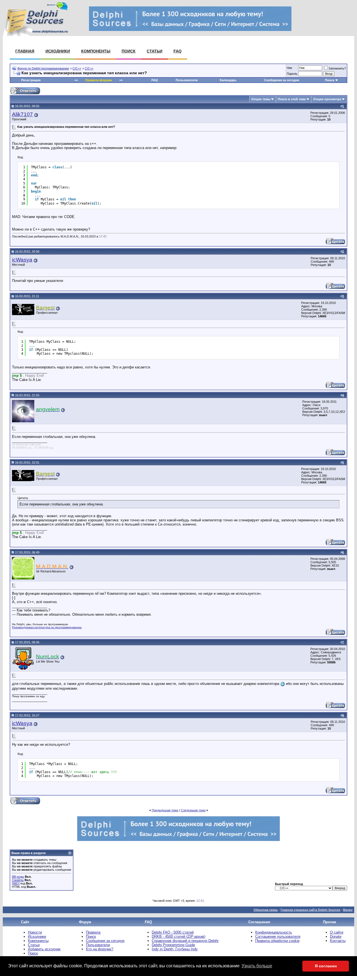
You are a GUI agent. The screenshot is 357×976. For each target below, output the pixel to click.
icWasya (22, 260)
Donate (335, 936)
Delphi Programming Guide (173, 945)
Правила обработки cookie (277, 941)
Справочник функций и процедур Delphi (185, 941)
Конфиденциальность (273, 932)
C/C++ (77, 68)
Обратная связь (266, 910)
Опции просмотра (327, 99)
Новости (35, 932)
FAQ (177, 51)
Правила (93, 932)
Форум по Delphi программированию (43, 68)
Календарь (228, 80)
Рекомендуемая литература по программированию (47, 627)
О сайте (336, 932)
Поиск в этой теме (292, 99)
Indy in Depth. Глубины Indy (175, 949)
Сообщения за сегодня (281, 80)
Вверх (348, 910)
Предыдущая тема (165, 810)
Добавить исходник (44, 949)
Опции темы (260, 99)
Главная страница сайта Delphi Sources (310, 910)
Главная (24, 51)
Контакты (338, 941)
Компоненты (95, 51)
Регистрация (30, 80)
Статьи (154, 51)
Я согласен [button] (326, 966)
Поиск (129, 51)
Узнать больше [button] (257, 965)
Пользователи (187, 80)
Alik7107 (22, 114)
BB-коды (18, 876)
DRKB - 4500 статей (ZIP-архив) (178, 936)
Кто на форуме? (99, 949)
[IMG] (16, 883)
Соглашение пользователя (277, 936)
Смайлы (18, 880)
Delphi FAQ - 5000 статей (173, 932)
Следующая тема (193, 810)
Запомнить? (337, 68)
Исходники (57, 51)
